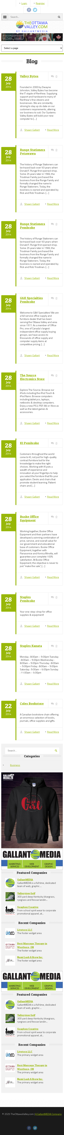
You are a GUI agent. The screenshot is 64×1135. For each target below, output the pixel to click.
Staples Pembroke (27, 617)
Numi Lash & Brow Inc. (30, 975)
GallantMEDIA (25, 897)
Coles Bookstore (32, 722)
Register (40, 3)
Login (24, 3)
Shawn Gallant (32, 148)
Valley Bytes (29, 94)
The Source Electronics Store (32, 395)
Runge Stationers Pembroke (32, 244)
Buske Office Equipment (29, 537)
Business (15, 783)
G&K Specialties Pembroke (31, 318)
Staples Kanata (31, 664)
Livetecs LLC (24, 948)
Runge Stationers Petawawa (32, 170)
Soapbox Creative (27, 925)
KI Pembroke (29, 461)
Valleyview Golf (26, 911)
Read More (53, 148)
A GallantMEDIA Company (48, 1132)
